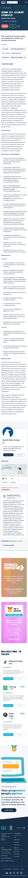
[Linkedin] (7, 873)
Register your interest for (14, 589)
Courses (16, 842)
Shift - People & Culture (7, 860)
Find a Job (16, 839)
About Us (16, 851)
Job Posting (4, 855)
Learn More (9, 810)
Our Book (16, 856)
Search (11, 2)
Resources (17, 844)
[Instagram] (21, 873)
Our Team (16, 854)
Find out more (14, 639)
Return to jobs (7, 8)
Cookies (21, 869)
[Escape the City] (3, 2)
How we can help (5, 853)
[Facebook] (14, 873)
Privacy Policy (16, 869)
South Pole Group (10, 440)
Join (15, 837)
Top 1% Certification (6, 858)
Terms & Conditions (7, 869)
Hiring (22, 686)
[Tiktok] (10, 873)
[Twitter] (18, 873)
